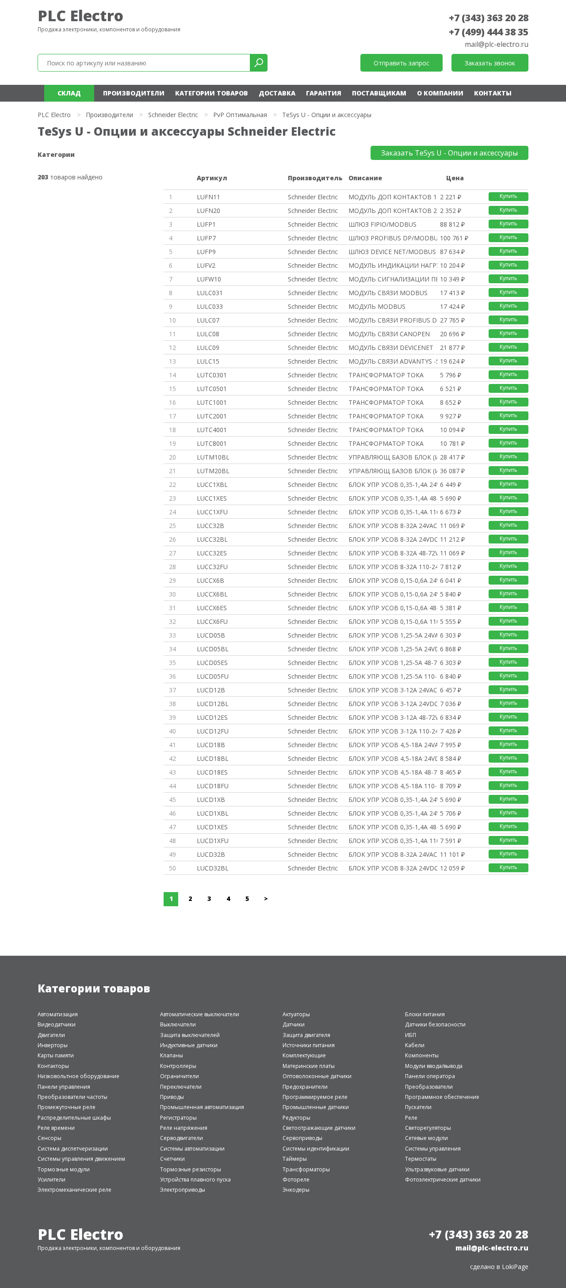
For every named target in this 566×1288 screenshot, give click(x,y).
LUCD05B (211, 635)
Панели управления (64, 1086)
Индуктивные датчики (189, 1045)
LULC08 (208, 334)
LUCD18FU (213, 786)
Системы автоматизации (192, 1148)
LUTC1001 (212, 402)
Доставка (277, 93)
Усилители (51, 1179)
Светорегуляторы (428, 1128)
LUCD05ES (212, 662)
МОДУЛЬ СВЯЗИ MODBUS (388, 293)
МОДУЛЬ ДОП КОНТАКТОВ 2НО (392, 210)
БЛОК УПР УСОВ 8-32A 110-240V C (392, 566)
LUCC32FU (212, 566)
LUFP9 (206, 251)
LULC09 (208, 347)
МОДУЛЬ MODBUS (376, 306)
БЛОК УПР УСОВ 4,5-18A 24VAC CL (392, 745)
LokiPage (515, 1266)
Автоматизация (58, 1014)
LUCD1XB (211, 799)
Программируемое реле (315, 1097)
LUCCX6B (210, 580)
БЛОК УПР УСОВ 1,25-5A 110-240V (392, 676)
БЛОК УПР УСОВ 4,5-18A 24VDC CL (392, 758)
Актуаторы (296, 1014)
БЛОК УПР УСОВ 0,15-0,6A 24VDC (392, 594)
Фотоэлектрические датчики (443, 1179)
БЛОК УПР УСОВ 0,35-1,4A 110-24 (392, 512)
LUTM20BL (213, 471)
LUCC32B (210, 525)
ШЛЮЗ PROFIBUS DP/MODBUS (392, 238)
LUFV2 (206, 265)
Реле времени (56, 1128)
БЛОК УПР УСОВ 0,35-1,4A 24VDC (392, 484)
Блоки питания (425, 1014)
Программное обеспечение (442, 1097)
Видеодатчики (57, 1024)
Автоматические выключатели (199, 1014)
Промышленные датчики (316, 1107)
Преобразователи (429, 1086)
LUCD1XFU (213, 840)
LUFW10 (209, 279)
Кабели (414, 1045)
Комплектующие (304, 1055)
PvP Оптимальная (240, 114)
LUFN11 (208, 197)
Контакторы (53, 1066)
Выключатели (178, 1024)
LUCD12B (211, 690)
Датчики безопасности (435, 1024)
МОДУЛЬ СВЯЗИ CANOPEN (389, 334)
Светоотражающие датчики (319, 1128)
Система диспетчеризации (73, 1148)
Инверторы (53, 1045)
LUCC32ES (212, 553)
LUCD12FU (213, 731)
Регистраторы (178, 1117)
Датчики (294, 1024)
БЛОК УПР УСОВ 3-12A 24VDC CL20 (392, 703)
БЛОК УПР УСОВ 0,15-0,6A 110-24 (392, 621)
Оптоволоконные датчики (317, 1076)
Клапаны (171, 1055)
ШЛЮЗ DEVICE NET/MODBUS (392, 251)
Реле (411, 1117)
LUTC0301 (212, 375)
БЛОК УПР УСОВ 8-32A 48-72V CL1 (392, 553)
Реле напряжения (183, 1128)
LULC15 (208, 361)
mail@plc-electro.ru (496, 44)
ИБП (410, 1035)
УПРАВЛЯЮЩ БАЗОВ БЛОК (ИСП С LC (392, 457)
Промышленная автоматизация (202, 1107)
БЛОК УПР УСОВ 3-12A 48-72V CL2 (392, 717)
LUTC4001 (212, 430)
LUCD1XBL (213, 813)
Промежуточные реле (67, 1107)
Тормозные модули (64, 1169)
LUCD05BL (213, 649)
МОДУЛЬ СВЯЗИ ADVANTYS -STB (392, 361)
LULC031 (210, 293)
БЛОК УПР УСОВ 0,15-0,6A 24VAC (392, 580)
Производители (133, 93)
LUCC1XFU (212, 512)
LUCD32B (211, 854)
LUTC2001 (212, 416)
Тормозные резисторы (190, 1169)
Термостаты (420, 1159)
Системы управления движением (81, 1159)
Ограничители (179, 1076)
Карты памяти (56, 1055)
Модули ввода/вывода (434, 1066)
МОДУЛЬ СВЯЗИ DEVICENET (390, 347)
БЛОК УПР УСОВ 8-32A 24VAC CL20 (392, 854)
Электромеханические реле (74, 1189)
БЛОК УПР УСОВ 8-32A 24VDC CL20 (392, 868)
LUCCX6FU (212, 621)
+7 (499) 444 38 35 (488, 32)
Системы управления (433, 1148)
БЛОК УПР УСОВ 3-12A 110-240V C (392, 731)
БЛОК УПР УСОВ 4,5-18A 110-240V (392, 786)
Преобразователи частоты (72, 1097)
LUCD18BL (213, 758)
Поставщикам (379, 93)
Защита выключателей (190, 1035)
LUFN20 (208, 210)
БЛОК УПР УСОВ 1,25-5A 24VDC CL (392, 649)
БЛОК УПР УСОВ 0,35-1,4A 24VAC (392, 799)
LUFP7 (206, 238)
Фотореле (296, 1179)
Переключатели (181, 1086)
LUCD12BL (213, 703)
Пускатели (418, 1107)
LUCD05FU (213, 676)
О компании (440, 93)
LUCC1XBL (212, 484)
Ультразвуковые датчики (437, 1169)
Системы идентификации (316, 1148)
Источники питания (309, 1045)
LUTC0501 (212, 388)
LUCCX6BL (212, 594)
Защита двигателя (306, 1035)
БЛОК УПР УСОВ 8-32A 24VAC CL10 (392, 525)
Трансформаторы (306, 1169)
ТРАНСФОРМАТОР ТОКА (386, 375)
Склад (69, 93)
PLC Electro (80, 15)
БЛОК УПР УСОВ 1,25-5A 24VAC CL (392, 635)
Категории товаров (211, 93)
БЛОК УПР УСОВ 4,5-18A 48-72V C (392, 772)
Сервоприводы (302, 1138)
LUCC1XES (212, 498)
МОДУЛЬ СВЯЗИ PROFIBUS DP (392, 320)
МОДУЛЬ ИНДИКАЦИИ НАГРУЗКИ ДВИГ (392, 265)
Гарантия (323, 93)
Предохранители (305, 1086)
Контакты (493, 93)
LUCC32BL (212, 539)
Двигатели (51, 1035)
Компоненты (422, 1055)
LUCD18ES (212, 772)
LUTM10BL (213, 457)
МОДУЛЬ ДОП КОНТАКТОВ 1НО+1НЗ (392, 197)
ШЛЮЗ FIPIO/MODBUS (382, 224)
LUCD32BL (213, 868)
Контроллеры (178, 1066)
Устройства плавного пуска (195, 1179)
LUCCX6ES (212, 608)
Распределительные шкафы (74, 1117)
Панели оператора (430, 1076)
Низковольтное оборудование (78, 1076)
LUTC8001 (212, 443)
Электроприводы (182, 1189)
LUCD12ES (212, 717)
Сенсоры (49, 1138)
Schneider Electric (173, 114)
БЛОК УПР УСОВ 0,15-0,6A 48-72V (392, 608)
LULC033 (210, 306)
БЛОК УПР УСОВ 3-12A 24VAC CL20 (392, 690)
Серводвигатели (181, 1138)
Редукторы (296, 1117)
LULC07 (208, 320)
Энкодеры (296, 1189)
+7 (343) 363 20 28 (488, 17)
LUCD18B (211, 745)
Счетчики (172, 1159)
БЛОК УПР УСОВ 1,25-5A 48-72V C (392, 662)
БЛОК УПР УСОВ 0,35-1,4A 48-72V (392, 498)
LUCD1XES (212, 827)
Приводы (172, 1097)
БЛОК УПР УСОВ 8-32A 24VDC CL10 (392, 539)
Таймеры (295, 1159)
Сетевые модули (426, 1138)
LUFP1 (206, 224)
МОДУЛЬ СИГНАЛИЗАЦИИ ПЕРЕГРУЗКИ (392, 279)
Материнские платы (309, 1066)
